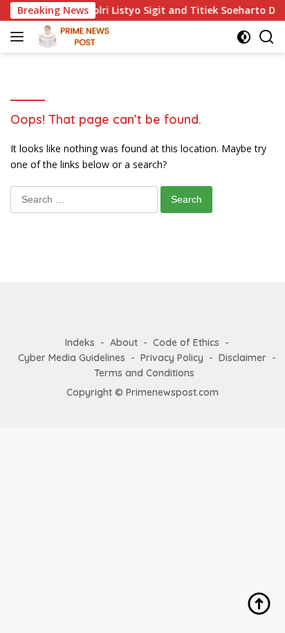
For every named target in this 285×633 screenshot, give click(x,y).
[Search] (267, 37)
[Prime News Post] (74, 36)
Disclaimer (242, 357)
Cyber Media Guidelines (71, 357)
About (124, 342)
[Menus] (19, 36)
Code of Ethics (186, 342)
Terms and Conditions (144, 373)
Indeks (80, 342)
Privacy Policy (171, 357)
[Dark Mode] (244, 37)
